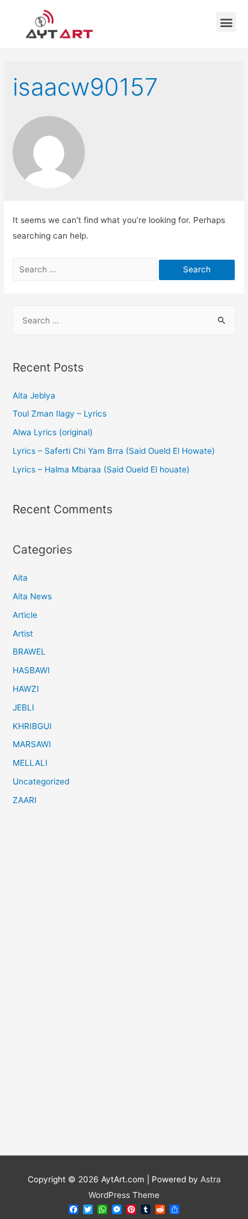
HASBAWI (31, 670)
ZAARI (25, 800)
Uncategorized (41, 781)
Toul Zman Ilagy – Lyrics (60, 413)
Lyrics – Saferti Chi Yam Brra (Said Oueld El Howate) (114, 451)
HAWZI (26, 689)
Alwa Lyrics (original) (53, 432)
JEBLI (23, 707)
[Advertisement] (124, 988)
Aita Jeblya (34, 395)
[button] (226, 22)
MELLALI (30, 763)
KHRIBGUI (32, 726)
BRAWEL (29, 651)
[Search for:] (86, 269)
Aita (20, 577)
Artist (23, 633)
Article (25, 615)
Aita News (32, 596)
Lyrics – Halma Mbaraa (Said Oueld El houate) (101, 469)
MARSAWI (32, 744)
